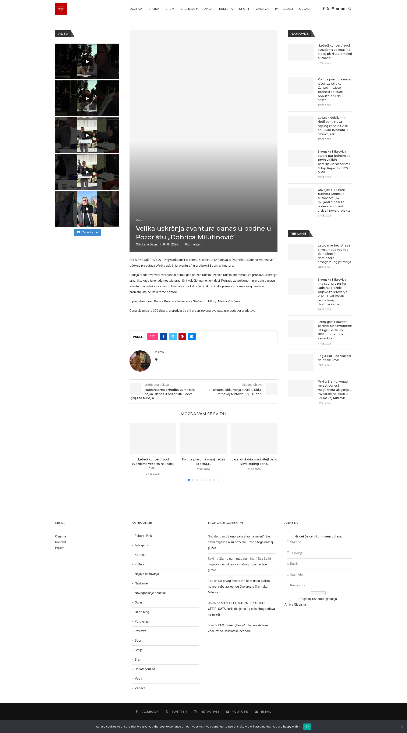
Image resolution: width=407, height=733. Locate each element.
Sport (244, 8)
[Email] (342, 8)
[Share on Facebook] (163, 336)
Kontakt (60, 542)
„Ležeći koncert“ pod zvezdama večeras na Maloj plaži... (153, 463)
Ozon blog (142, 612)
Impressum (284, 8)
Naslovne (141, 583)
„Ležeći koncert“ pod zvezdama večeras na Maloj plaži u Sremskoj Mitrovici (335, 52)
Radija (294, 564)
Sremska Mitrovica (196, 8)
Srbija (154, 8)
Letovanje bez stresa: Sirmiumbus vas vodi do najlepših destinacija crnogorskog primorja (334, 254)
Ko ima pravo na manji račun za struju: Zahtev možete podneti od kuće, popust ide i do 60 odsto (334, 89)
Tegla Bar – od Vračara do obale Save (334, 358)
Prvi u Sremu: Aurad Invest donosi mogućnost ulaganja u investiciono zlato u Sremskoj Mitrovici (334, 390)
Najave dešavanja (147, 574)
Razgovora (297, 585)
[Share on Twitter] (173, 336)
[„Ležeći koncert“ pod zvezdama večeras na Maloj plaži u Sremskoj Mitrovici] (153, 438)
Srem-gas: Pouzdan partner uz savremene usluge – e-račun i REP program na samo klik (335, 330)
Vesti (138, 679)
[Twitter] (328, 8)
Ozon (153, 244)
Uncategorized (145, 669)
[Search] (350, 8)
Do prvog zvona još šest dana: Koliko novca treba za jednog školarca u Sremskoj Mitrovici (239, 586)
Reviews (140, 631)
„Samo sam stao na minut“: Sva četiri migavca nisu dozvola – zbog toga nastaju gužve (241, 542)
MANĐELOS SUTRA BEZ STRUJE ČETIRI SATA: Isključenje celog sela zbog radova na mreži (241, 608)
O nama (60, 536)
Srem (170, 8)
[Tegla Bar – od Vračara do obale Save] (301, 362)
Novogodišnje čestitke (150, 593)
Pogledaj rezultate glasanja (318, 599)
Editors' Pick (143, 536)
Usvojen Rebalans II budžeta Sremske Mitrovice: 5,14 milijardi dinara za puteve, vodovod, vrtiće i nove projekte (334, 200)
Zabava (262, 8)
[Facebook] (324, 8)
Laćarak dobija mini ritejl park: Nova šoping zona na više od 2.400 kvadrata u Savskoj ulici (333, 126)
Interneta (296, 574)
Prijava (59, 548)
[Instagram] (333, 8)
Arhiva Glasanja (295, 604)
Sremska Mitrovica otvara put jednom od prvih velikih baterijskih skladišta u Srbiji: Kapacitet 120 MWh (334, 162)
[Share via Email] (192, 336)
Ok (307, 726)
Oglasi (304, 8)
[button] (135, 451)
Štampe (295, 542)
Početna (134, 8)
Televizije (296, 553)
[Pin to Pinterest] (182, 336)
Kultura (226, 8)
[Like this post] (153, 336)
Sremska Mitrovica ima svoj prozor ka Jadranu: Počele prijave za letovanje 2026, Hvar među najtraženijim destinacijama (332, 292)
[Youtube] (337, 8)
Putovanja (142, 621)
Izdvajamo (142, 545)
